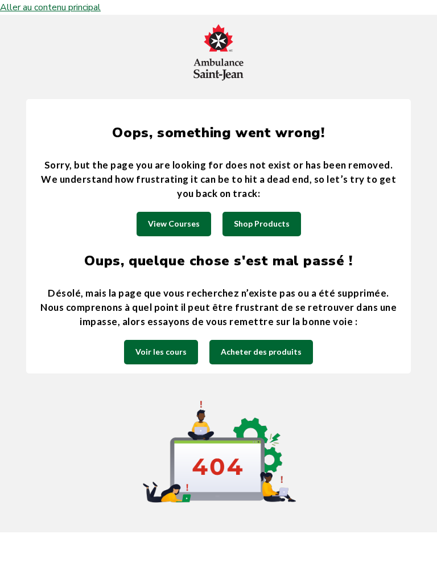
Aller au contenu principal (50, 7)
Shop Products (262, 223)
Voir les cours (161, 351)
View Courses (174, 223)
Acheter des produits (261, 351)
